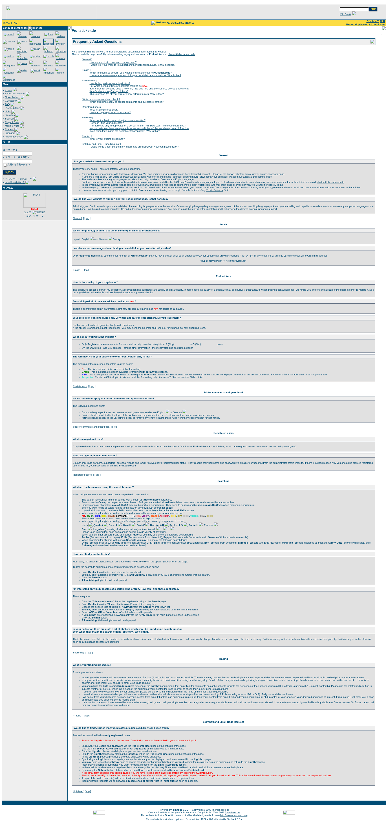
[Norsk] (35, 70)
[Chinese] (22, 36)
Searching (87, 117)
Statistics (10, 115)
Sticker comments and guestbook (100, 99)
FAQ (7, 104)
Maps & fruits (12, 125)
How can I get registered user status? (110, 112)
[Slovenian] (22, 58)
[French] (9, 34)
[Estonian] (35, 65)
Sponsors (10, 133)
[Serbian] (60, 36)
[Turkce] (9, 56)
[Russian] (9, 41)
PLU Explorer (12, 108)
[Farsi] (48, 34)
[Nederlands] (35, 43)
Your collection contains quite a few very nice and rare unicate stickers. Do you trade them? (139, 88)
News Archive (12, 97)
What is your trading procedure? (107, 138)
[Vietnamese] (9, 79)
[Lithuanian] (48, 72)
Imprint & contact (14, 136)
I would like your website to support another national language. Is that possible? (132, 64)
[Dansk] (60, 72)
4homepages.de (220, 809)
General (86, 59)
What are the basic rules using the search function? (118, 120)
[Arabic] (22, 70)
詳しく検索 (345, 14)
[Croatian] (35, 36)
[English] (35, 56)
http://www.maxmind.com (233, 815)
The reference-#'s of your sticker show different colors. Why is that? (127, 94)
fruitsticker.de (232, 812)
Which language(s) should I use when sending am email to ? (131, 72)
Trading (86, 136)
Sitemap (9, 118)
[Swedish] (60, 43)
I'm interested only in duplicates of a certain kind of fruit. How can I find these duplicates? (137, 125)
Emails (85, 70)
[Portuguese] (9, 65)
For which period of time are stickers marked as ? (119, 86)
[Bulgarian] (60, 51)
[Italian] (35, 49)
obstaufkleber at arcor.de (181, 54)
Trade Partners (214, 190)
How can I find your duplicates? (107, 123)
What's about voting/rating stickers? (109, 91)
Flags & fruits (12, 122)
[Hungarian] (9, 72)
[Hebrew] (48, 51)
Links (8, 111)
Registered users (91, 107)
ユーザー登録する (15, 182)
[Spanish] (60, 58)
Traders (9, 129)
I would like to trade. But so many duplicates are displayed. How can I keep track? (134, 146)
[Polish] (9, 49)
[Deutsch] (48, 65)
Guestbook (11, 100)
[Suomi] (22, 41)
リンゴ (27, 212)
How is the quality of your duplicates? (110, 83)
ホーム (7, 22)
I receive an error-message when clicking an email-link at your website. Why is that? (135, 75)
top (87, 218)
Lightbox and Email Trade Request (100, 144)
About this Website (15, 93)
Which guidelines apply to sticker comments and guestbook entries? (126, 101)
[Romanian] (60, 65)
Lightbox (78, 791)
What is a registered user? (104, 109)
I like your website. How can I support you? (113, 62)
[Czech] (48, 56)
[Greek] (22, 63)
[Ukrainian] (22, 51)
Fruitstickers (89, 80)
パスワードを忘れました (18, 178)
